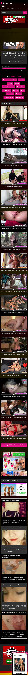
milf (23, 90)
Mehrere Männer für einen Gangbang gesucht (14, 612)
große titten (21, 86)
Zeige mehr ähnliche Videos (14, 445)
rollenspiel (10, 93)
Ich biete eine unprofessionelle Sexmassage (13, 557)
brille (11, 83)
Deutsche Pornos (6, 4)
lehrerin (16, 90)
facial (17, 83)
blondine (22, 79)
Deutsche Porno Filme (10, 79)
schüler (19, 93)
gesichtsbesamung (9, 86)
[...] (14, 524)
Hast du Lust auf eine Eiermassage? (11, 500)
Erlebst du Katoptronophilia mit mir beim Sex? (14, 585)
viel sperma (20, 97)
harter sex (7, 90)
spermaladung (9, 97)
